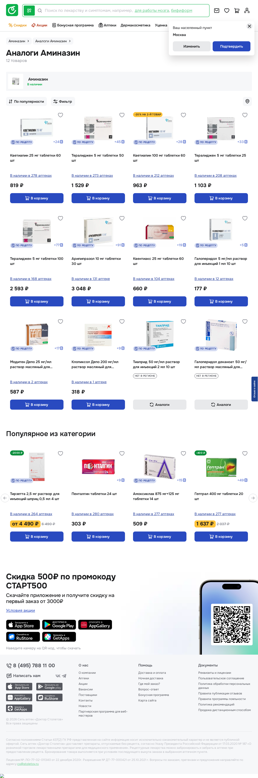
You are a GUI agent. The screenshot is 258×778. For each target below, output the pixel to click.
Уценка (161, 25)
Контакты (85, 700)
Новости (85, 706)
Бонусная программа (75, 25)
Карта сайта (147, 700)
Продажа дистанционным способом (224, 710)
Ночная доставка (150, 678)
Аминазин (38, 79)
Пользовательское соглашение (221, 678)
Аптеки (110, 25)
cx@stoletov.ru (28, 764)
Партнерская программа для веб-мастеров (103, 714)
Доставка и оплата (152, 673)
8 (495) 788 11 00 (34, 666)
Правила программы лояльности (222, 699)
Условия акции (20, 610)
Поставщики (88, 695)
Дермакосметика (135, 25)
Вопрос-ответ (148, 689)
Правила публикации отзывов (220, 693)
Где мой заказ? (149, 684)
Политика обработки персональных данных (224, 686)
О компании (87, 673)
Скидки (20, 25)
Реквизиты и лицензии (214, 673)
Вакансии (86, 689)
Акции (42, 25)
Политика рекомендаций (216, 704)
